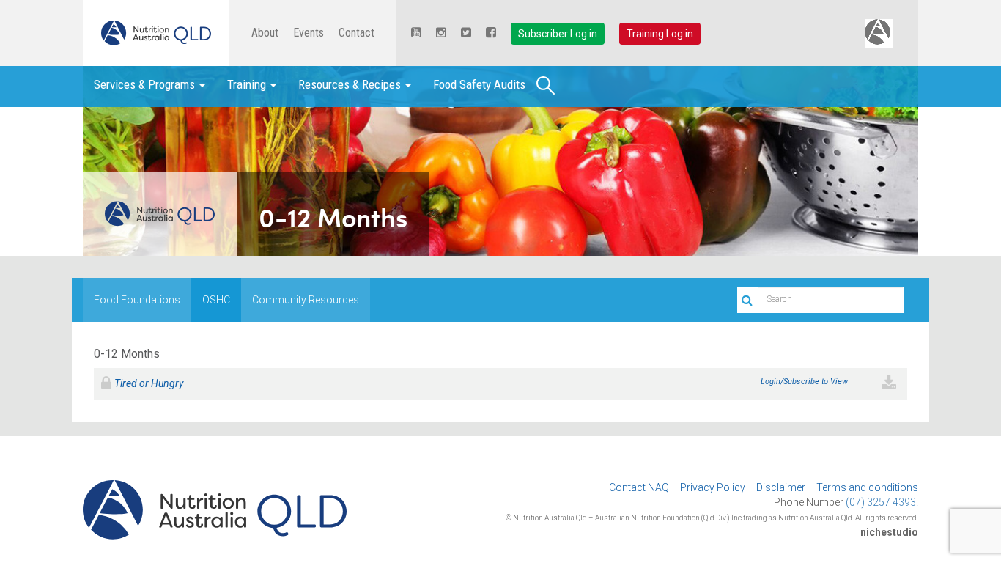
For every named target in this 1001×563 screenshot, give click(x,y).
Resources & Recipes (351, 84)
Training (248, 84)
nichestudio (889, 532)
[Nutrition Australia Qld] (156, 33)
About (264, 33)
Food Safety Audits (479, 84)
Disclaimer (780, 487)
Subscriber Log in (557, 34)
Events (308, 33)
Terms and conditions (867, 487)
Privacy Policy (712, 487)
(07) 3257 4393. (882, 502)
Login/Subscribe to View (804, 381)
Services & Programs (146, 84)
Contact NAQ (639, 487)
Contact (356, 33)
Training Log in (660, 34)
